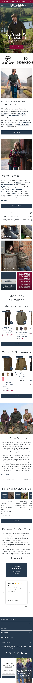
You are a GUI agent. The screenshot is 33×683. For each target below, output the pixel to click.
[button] (26, 5)
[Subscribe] (31, 642)
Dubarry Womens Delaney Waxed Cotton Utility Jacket (21, 375)
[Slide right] (30, 1)
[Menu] (2, 5)
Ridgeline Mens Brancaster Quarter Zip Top (21, 334)
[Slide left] (2, 1)
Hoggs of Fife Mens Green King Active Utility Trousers (7, 329)
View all (16, 344)
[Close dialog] (31, 659)
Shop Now (16, 47)
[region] (16, 592)
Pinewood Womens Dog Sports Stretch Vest (8, 385)
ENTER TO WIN (9, 676)
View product (11, 322)
